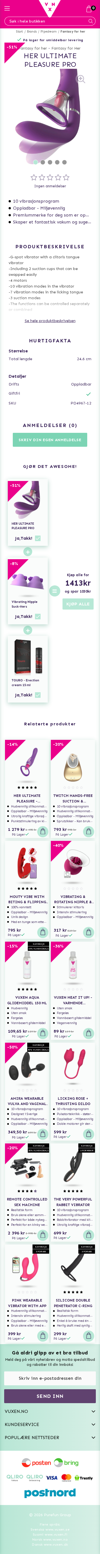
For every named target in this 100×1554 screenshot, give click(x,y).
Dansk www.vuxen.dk (50, 1544)
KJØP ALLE (78, 604)
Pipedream (49, 31)
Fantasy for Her (66, 48)
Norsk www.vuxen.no (50, 1539)
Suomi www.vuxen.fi (50, 1534)
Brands (32, 31)
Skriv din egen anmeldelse (50, 440)
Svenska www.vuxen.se (50, 1529)
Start (19, 31)
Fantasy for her (73, 31)
